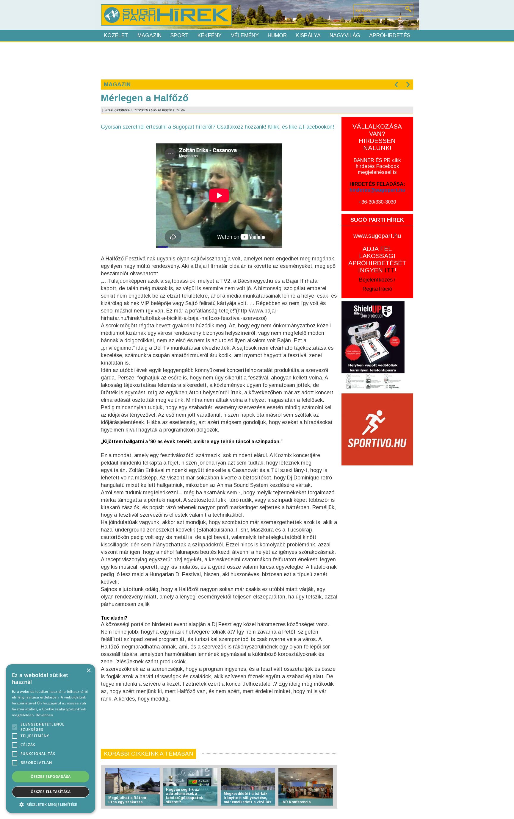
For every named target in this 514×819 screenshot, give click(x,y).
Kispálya (308, 35)
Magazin (149, 35)
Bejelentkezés (376, 280)
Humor (277, 35)
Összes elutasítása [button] (50, 791)
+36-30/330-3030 (377, 202)
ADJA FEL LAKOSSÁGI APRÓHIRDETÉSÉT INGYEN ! (377, 259)
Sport (179, 35)
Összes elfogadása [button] (51, 776)
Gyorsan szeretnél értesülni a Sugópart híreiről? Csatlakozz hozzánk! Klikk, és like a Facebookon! (217, 127)
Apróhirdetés (389, 35)
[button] (50, 804)
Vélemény (245, 35)
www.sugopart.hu (377, 235)
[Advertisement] (256, 60)
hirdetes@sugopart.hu (377, 190)
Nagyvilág (345, 35)
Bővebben (44, 715)
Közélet (116, 35)
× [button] (88, 670)
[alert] (50, 738)
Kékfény (210, 35)
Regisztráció (377, 289)
